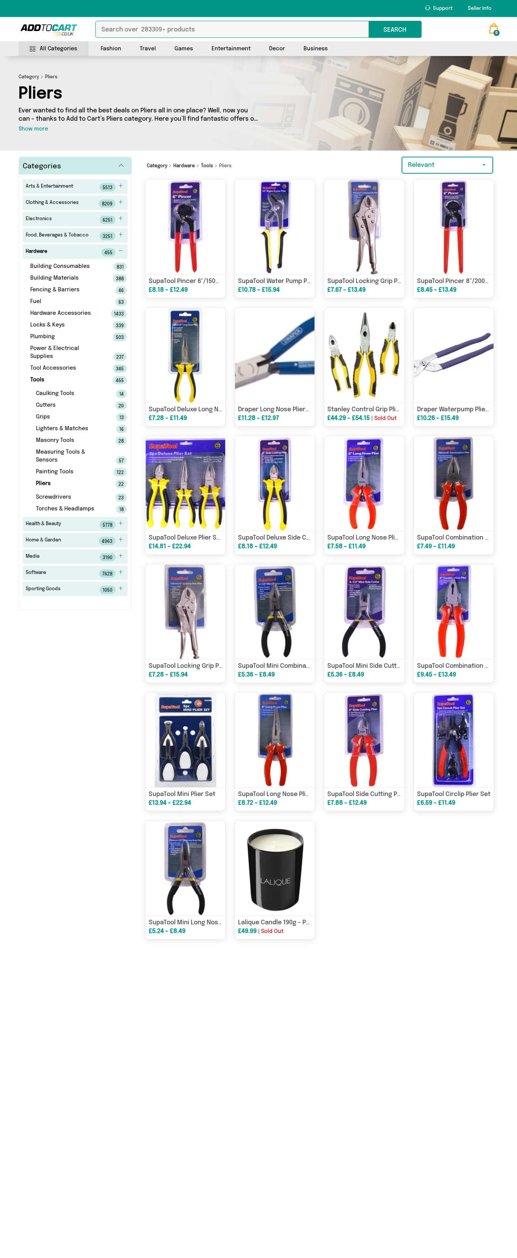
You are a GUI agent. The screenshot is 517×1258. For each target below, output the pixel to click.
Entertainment (231, 48)
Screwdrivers (69, 497)
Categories (42, 166)
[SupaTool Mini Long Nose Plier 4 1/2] (185, 868)
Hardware (69, 252)
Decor (277, 48)
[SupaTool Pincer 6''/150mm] (185, 227)
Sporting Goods (69, 590)
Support (442, 8)
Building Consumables (66, 267)
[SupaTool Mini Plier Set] (185, 740)
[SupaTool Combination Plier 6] (454, 483)
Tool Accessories (66, 368)
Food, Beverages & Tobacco (69, 236)
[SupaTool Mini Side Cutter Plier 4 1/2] (364, 611)
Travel (148, 48)
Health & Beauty (69, 525)
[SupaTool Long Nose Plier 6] (364, 483)
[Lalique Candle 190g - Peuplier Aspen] (275, 868)
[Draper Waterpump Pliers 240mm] (454, 355)
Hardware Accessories (66, 314)
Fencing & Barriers (66, 290)
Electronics (69, 220)
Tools (66, 380)
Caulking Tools (69, 394)
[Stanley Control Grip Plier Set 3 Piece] (364, 355)
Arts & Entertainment (69, 187)
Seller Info (480, 8)
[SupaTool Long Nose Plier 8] (275, 740)
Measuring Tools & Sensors (69, 456)
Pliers (69, 484)
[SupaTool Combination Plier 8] (454, 611)
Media (69, 557)
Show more (33, 129)
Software (69, 574)
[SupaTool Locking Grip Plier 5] (185, 611)
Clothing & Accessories (69, 204)
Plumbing (66, 337)
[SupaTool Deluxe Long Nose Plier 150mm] (185, 355)
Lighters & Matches (69, 429)
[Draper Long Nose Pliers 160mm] (275, 355)
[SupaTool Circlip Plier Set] (454, 740)
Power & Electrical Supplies (66, 353)
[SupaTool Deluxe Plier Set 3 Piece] (185, 483)
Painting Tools (69, 472)
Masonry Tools (69, 441)
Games (183, 48)
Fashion (111, 48)
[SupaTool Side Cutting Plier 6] (364, 740)
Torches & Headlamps (69, 509)
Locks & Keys (66, 325)
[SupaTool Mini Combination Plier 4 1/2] (275, 611)
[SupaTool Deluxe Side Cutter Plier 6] (275, 483)
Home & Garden (69, 541)
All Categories (58, 48)
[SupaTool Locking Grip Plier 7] (364, 227)
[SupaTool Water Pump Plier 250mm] (275, 227)
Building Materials (66, 278)
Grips (69, 417)
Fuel (66, 302)
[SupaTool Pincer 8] (454, 227)
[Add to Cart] (49, 30)
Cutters (69, 406)
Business (316, 48)
